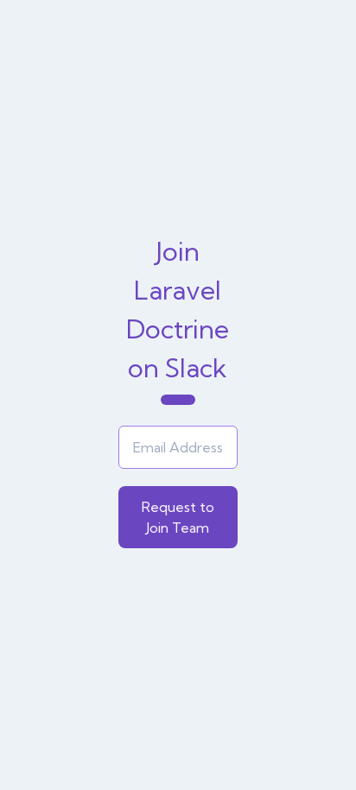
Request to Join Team (178, 517)
